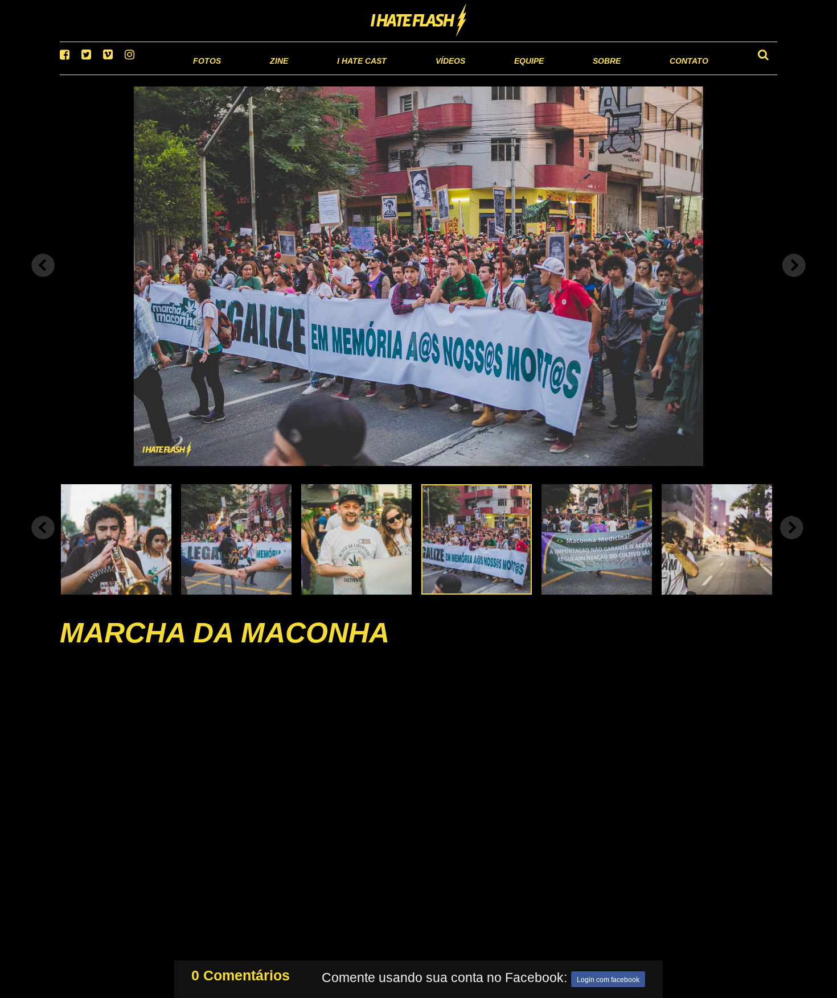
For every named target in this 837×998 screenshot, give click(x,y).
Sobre (584, 73)
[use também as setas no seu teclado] (43, 280)
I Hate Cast (301, 73)
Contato (678, 73)
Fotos (128, 73)
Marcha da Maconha (224, 647)
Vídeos (407, 73)
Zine (205, 73)
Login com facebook (608, 977)
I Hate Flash (419, 21)
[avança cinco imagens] (43, 542)
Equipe (496, 73)
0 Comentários (240, 973)
